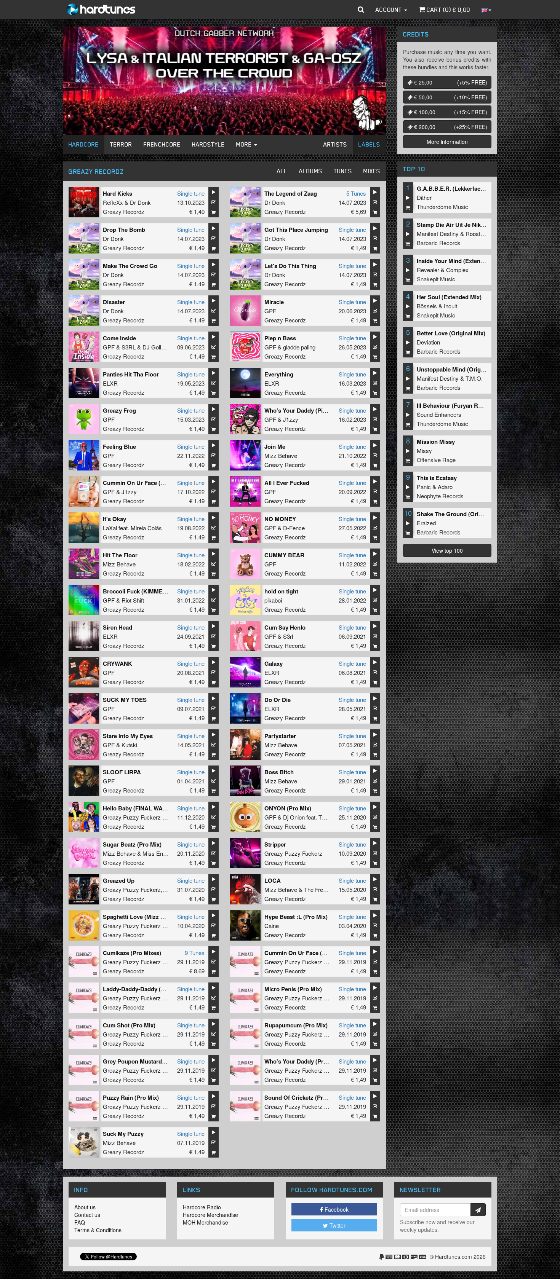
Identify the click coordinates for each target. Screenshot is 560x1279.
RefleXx (113, 202)
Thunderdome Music (442, 207)
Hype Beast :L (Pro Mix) (296, 916)
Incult (450, 306)
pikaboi (273, 600)
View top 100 (447, 550)
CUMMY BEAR (284, 555)
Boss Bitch (279, 772)
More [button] (244, 144)
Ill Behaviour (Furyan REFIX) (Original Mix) (473, 405)
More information (447, 141)
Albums (310, 171)
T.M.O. (474, 378)
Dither (424, 197)
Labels (369, 144)
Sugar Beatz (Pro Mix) (132, 844)
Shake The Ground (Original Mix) (460, 514)
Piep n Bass (280, 338)
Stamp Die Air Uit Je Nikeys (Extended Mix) (474, 224)
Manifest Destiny (438, 234)
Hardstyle (208, 144)
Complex (457, 270)
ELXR (110, 383)
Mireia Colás (146, 528)
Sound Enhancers (439, 414)
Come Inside (119, 338)
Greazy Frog (119, 410)
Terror (121, 144)
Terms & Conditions (98, 1230)
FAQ (79, 1222)
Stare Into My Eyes (128, 736)
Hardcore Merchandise (210, 1214)
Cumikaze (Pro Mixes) (132, 953)
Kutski (129, 745)
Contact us (87, 1214)
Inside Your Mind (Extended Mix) (460, 261)
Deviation (428, 342)
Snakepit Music (436, 279)
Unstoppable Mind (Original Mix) (460, 369)
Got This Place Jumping (296, 229)
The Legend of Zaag (290, 193)
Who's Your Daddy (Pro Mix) (302, 1061)
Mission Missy (436, 441)
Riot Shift (133, 600)
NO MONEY (280, 519)
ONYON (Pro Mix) (287, 808)
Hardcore (84, 144)
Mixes (371, 171)
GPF (270, 311)
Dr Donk (140, 202)
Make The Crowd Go (130, 266)
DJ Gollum (155, 347)
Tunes (343, 171)
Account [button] (389, 9)
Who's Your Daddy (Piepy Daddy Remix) (317, 410)
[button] (361, 9)
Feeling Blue (119, 446)
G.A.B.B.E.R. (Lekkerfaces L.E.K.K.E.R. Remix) (479, 188)
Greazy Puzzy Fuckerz (132, 817)
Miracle (274, 302)
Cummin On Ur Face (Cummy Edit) (149, 482)
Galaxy (273, 663)
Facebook (336, 1209)
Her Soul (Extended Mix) (449, 297)
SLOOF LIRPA (122, 772)
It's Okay (114, 519)
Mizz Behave (280, 455)
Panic (424, 487)
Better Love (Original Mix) (451, 333)
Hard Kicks (117, 193)
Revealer (428, 270)
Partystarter (280, 736)
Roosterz (477, 234)
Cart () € (447, 9)
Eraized (426, 523)
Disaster (114, 302)
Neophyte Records (440, 496)
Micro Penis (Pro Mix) (293, 989)
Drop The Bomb (124, 229)
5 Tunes (356, 193)
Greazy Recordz (123, 211)
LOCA (272, 880)
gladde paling (299, 347)
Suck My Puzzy (123, 1133)
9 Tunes (195, 953)
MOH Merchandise (205, 1222)
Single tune (191, 193)
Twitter (337, 1225)
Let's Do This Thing (290, 266)
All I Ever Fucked (286, 482)
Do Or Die (277, 699)
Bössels (427, 306)
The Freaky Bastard (328, 889)
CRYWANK (117, 663)
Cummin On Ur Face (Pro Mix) (304, 953)
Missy (424, 451)
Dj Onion (294, 817)
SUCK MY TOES (125, 699)
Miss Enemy (158, 853)
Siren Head (117, 627)
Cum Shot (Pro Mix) (129, 1025)
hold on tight (281, 591)
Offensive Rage (436, 460)
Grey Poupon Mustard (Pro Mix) (145, 1061)
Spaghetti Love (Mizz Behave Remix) (151, 916)
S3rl (288, 636)
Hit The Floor (120, 555)
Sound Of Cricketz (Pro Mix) (301, 1097)
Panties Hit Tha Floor (131, 374)
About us (85, 1207)
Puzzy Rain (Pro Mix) (131, 1097)
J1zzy (290, 419)
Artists (335, 144)
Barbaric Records (439, 243)
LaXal (110, 528)
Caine (271, 926)
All (282, 171)
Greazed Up (118, 880)
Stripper (275, 844)
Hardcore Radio (202, 1207)
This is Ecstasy (437, 478)
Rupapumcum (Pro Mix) (296, 1025)
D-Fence (294, 528)
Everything (278, 374)
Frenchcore (162, 144)
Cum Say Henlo (285, 627)
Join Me (274, 446)
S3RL (129, 347)
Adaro (445, 487)
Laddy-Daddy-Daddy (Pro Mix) (143, 989)
